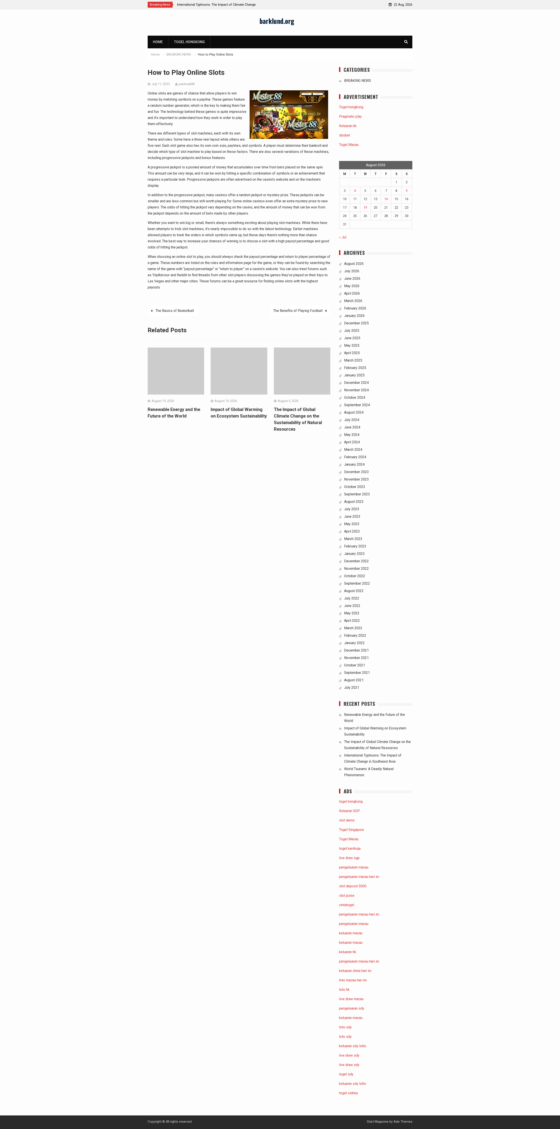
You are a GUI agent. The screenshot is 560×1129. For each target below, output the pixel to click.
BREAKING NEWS (357, 81)
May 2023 (351, 524)
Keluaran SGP (349, 811)
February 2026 (355, 308)
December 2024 (356, 383)
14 (386, 199)
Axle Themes (403, 1122)
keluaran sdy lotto (352, 1084)
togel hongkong (351, 801)
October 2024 (354, 397)
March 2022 (353, 628)
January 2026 (354, 316)
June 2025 (352, 338)
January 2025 (354, 375)
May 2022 (351, 613)
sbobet (344, 135)
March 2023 (353, 539)
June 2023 (352, 516)
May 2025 (351, 345)
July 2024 (351, 420)
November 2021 (356, 658)
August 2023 (354, 502)
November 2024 (356, 390)
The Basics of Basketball (175, 311)
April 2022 (352, 621)
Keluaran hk (348, 126)
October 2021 (354, 665)
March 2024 (353, 449)
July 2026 (351, 271)
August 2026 (354, 264)
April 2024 (352, 442)
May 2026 (351, 286)
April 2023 (352, 531)
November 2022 (356, 568)
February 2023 (355, 546)
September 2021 (357, 673)
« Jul (342, 237)
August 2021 (354, 680)
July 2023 (351, 509)
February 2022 (355, 635)
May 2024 (351, 435)
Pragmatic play (350, 116)
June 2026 (352, 278)
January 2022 (354, 643)
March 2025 (353, 360)
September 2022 (357, 583)
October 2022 (354, 576)
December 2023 (356, 472)
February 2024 (355, 457)
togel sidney (348, 1093)
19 (365, 207)
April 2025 (352, 353)
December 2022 (356, 561)
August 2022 (354, 591)
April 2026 (352, 293)
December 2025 (356, 323)
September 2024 (357, 405)
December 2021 (356, 650)
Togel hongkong (189, 42)
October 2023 (354, 487)
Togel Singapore (351, 830)
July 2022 (351, 598)
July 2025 (351, 331)
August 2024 (354, 412)
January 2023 (354, 554)
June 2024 (352, 427)
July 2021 (351, 687)
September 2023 (357, 494)
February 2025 (355, 368)
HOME (158, 42)
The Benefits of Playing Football (297, 311)
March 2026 (353, 301)
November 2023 (356, 479)
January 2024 (354, 464)
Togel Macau (349, 145)
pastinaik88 (187, 84)
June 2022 (352, 606)
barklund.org (276, 21)
